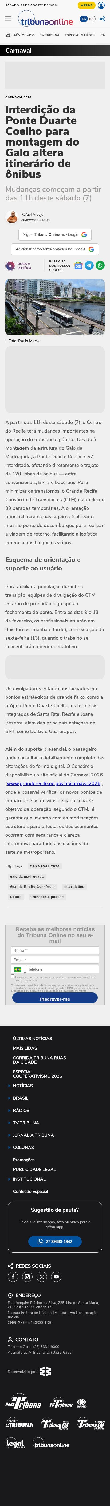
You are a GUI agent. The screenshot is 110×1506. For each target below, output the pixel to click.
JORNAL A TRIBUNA (33, 1135)
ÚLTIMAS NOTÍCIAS (32, 1038)
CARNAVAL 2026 (18, 97)
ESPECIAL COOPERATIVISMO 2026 (37, 1074)
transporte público (47, 897)
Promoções (24, 1160)
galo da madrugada (27, 876)
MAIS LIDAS (25, 1048)
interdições (74, 887)
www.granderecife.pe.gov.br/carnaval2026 (53, 783)
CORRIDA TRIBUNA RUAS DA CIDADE (39, 1060)
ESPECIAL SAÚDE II (80, 35)
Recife (16, 897)
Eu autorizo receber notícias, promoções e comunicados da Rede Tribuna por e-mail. (55, 979)
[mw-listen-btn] (10, 266)
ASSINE (86, 5)
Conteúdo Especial (30, 1191)
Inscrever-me (55, 999)
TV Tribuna (50, 35)
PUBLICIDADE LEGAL (34, 1169)
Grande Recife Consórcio (32, 887)
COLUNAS (23, 1147)
